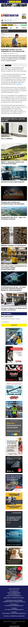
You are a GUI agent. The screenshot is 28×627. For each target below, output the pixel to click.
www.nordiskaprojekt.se (14, 594)
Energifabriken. (19, 84)
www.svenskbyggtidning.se (14, 592)
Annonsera (18, 1)
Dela (3, 65)
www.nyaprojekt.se (14, 591)
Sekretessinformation (14, 626)
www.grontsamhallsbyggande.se (14, 595)
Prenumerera (12, 1)
